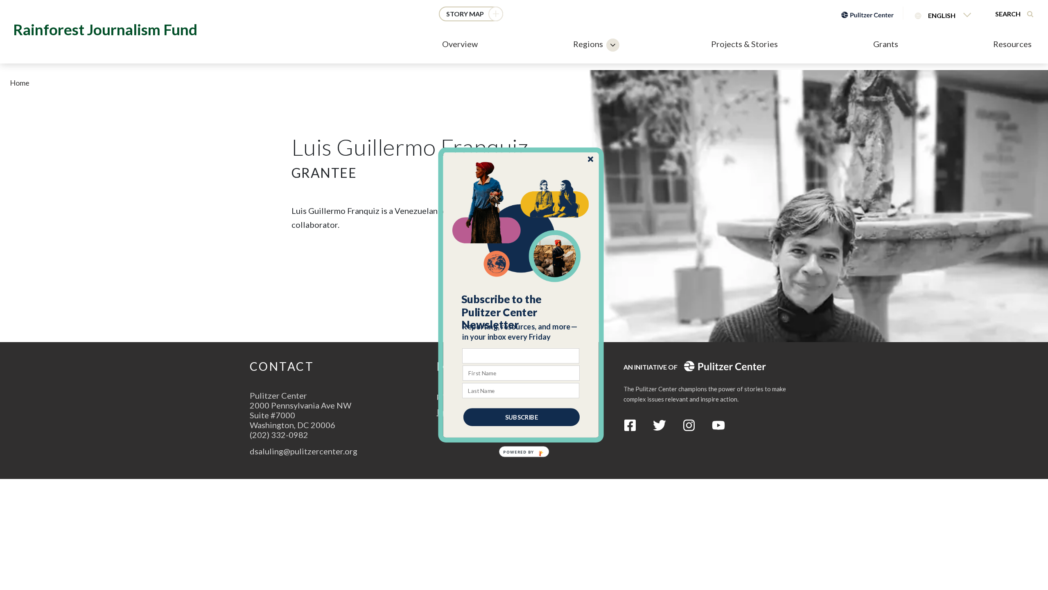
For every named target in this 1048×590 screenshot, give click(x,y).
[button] (521, 312)
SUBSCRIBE (521, 417)
